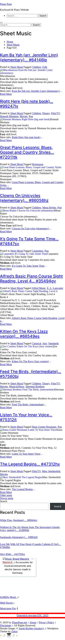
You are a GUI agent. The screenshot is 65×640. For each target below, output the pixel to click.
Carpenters (37, 250)
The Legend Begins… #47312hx (30, 464)
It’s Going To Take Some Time (28, 265)
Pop (31, 116)
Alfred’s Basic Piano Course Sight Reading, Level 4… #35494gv (31, 278)
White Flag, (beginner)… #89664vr (18, 520)
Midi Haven (6, 602)
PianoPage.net (19, 622)
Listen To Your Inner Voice (26, 453)
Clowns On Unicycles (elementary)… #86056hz (24, 198)
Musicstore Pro (8, 608)
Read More (6, 94)
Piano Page (6, 4)
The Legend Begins (22, 489)
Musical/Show (16, 386)
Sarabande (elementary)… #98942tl (19, 537)
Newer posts (6, 498)
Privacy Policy (46, 622)
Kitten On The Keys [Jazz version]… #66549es (24, 334)
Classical (36, 343)
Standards (53, 343)
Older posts (6, 495)
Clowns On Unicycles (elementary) (30, 228)
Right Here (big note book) (26, 137)
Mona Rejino (49, 207)
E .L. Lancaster (55, 288)
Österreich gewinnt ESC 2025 (32, 615)
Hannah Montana (9, 116)
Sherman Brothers (35, 386)
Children (36, 67)
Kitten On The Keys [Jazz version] (30, 361)
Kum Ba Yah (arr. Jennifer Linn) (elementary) (36, 91)
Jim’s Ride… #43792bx (12, 554)
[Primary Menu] (1, 22)
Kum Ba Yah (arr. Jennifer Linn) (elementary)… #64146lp (29, 57)
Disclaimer (5, 625)
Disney (46, 113)
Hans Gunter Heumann (44, 426)
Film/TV (55, 113)
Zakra (14, 631)
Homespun (37, 164)
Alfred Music (39, 288)
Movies (24, 116)
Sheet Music (16, 67)
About (33, 622)
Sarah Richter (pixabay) (31, 628)
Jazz (44, 343)
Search (3, 501)
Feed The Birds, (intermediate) (28, 404)
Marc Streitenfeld (51, 471)
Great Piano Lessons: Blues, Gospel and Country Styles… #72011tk (27, 152)
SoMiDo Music (8, 597)
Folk (44, 67)
